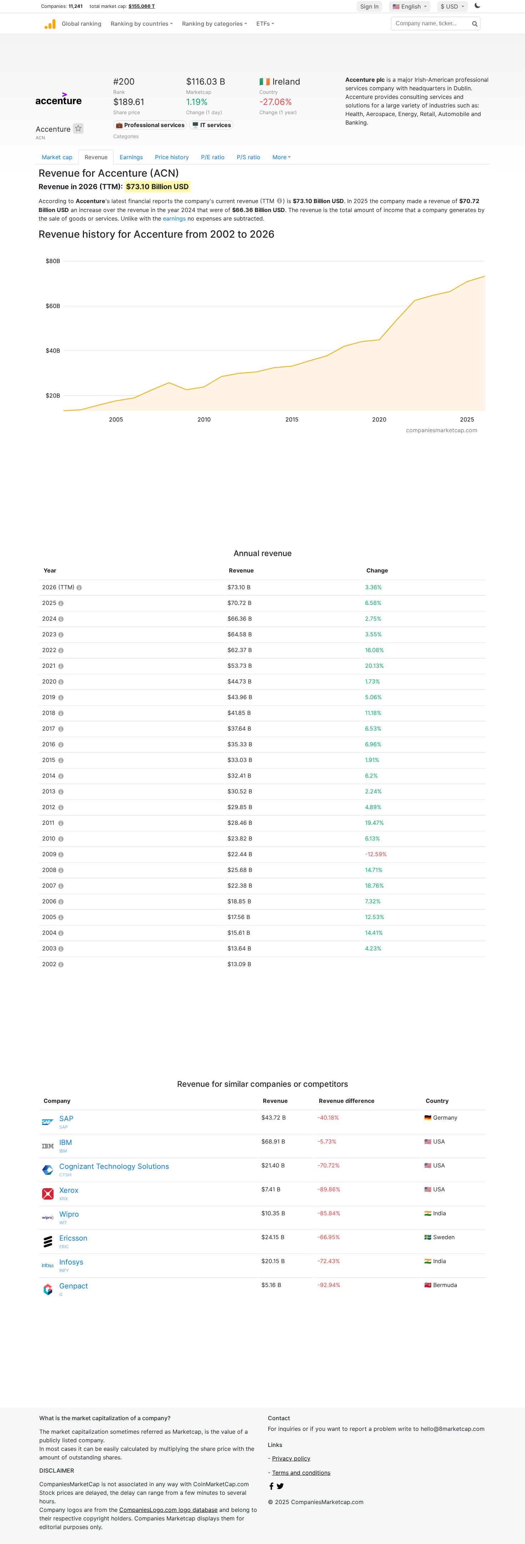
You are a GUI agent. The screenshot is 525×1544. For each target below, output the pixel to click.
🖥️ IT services (211, 124)
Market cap (57, 157)
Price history (172, 157)
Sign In (369, 6)
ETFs (263, 23)
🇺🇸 (406, 6)
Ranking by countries (140, 23)
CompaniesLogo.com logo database (168, 1509)
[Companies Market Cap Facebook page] (271, 1487)
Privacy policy (291, 1458)
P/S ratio (248, 157)
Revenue (96, 157)
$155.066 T (142, 6)
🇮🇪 (279, 81)
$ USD (450, 6)
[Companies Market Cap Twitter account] (280, 1487)
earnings (174, 218)
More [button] (279, 157)
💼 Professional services (150, 124)
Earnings (131, 157)
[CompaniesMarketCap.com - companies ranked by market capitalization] (50, 23)
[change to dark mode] (477, 7)
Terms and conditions (301, 1472)
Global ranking (81, 23)
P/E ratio (213, 157)
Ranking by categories (212, 23)
